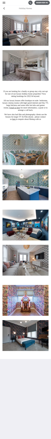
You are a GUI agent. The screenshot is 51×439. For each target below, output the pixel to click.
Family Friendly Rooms (12, 414)
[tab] (25, 401)
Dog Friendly (7, 412)
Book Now (6, 405)
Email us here (14, 108)
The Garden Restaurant (12, 408)
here (14, 119)
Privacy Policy (8, 410)
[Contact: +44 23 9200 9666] (30, 3)
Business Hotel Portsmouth (14, 416)
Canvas (30, 432)
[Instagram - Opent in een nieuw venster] (11, 394)
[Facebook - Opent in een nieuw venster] (4, 394)
